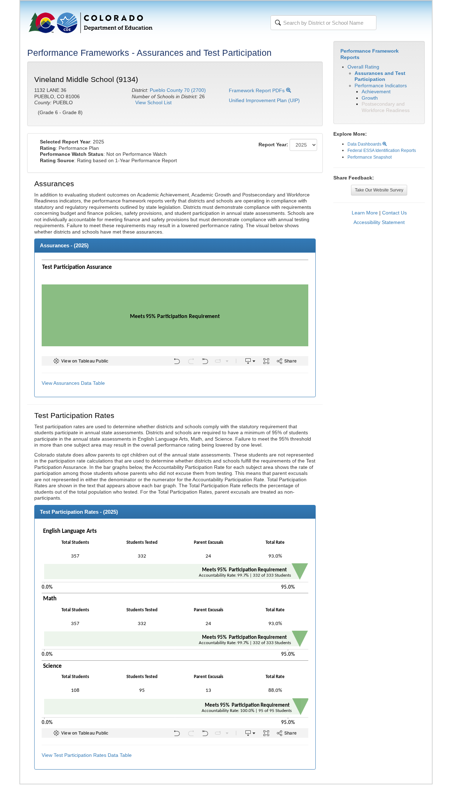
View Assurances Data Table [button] (73, 383)
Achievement (376, 91)
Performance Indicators (381, 85)
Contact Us (394, 213)
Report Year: (273, 144)
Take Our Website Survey (379, 190)
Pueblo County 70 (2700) (178, 90)
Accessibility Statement (379, 222)
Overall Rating (363, 67)
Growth (370, 98)
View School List (153, 102)
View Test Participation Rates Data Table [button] (87, 755)
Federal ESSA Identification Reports (381, 150)
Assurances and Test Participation (380, 76)
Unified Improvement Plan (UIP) (264, 100)
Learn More (365, 213)
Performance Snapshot (369, 157)
